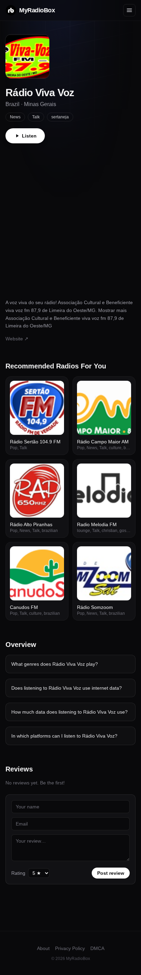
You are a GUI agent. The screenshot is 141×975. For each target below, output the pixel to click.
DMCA (97, 948)
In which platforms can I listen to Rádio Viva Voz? (64, 736)
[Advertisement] (70, 217)
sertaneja (60, 117)
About (43, 948)
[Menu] (129, 10)
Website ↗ (16, 338)
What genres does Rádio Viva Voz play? (54, 664)
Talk (36, 117)
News (15, 117)
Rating (18, 873)
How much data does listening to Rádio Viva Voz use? (69, 712)
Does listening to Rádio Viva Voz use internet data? (66, 688)
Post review (110, 873)
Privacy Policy (70, 948)
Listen (29, 136)
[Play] (55, 390)
